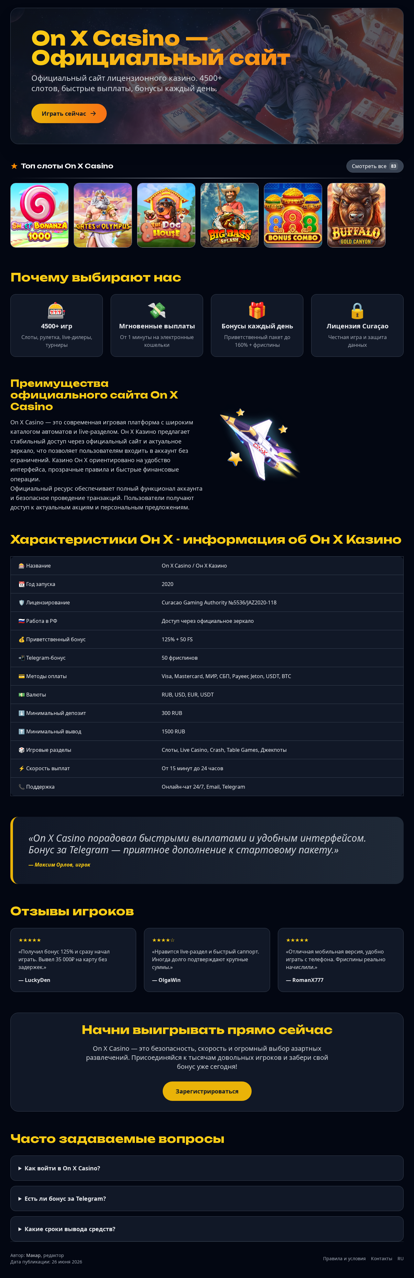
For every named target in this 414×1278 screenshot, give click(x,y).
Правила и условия (344, 1258)
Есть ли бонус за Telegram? (65, 1198)
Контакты (381, 1258)
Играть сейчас (64, 113)
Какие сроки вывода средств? (70, 1229)
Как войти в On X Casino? (62, 1168)
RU (401, 1258)
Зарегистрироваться (207, 1091)
